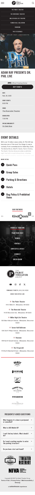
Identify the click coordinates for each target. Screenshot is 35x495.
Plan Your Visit (17, 233)
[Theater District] (25, 460)
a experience (17, 486)
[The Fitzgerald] (17, 403)
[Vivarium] (17, 397)
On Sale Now (7, 126)
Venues (17, 238)
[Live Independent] (10, 460)
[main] (17, 120)
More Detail (5, 159)
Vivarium (17, 27)
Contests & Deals (17, 249)
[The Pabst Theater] (17, 364)
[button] (2, 216)
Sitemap (17, 482)
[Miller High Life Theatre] (17, 380)
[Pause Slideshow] (29, 214)
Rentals (17, 244)
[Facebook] (20, 285)
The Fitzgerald (17, 31)
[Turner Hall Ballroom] (17, 389)
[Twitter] (24, 285)
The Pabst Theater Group (17, 3)
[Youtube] (11, 285)
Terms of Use (5, 480)
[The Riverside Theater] (17, 371)
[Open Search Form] (33, 3)
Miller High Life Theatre (17, 18)
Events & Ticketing (17, 228)
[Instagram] (15, 285)
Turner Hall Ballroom (17, 23)
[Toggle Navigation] (2, 3)
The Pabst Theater (18, 10)
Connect (17, 254)
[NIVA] (17, 471)
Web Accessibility (27, 480)
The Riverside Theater (17, 14)
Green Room (17, 259)
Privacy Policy (15, 480)
